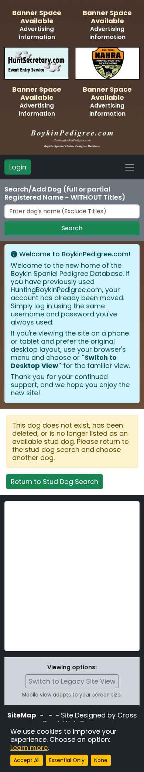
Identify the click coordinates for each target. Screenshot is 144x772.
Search (72, 228)
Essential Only (67, 760)
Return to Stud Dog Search (54, 481)
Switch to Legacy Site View (72, 681)
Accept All (27, 760)
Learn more (29, 747)
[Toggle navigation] (130, 167)
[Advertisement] (72, 576)
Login (17, 167)
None (100, 760)
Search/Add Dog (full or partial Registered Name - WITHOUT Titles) (65, 193)
